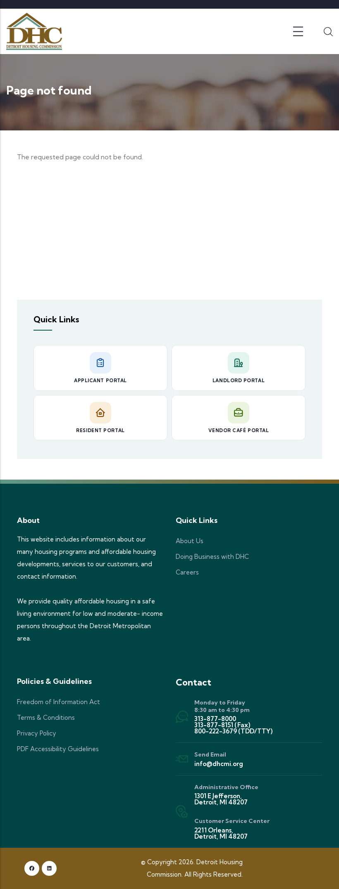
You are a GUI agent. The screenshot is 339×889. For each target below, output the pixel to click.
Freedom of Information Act (58, 702)
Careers (187, 572)
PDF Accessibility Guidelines (58, 749)
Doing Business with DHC (212, 556)
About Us (189, 541)
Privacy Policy (36, 733)
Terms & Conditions (46, 717)
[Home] (34, 31)
